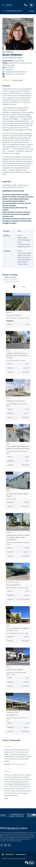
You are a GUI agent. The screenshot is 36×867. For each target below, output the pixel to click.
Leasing (4, 837)
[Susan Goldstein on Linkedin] (4, 76)
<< (11, 286)
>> (19, 286)
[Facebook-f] (1, 845)
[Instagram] (9, 845)
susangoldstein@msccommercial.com (16, 72)
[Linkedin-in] (5, 845)
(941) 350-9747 (9, 69)
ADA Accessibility (21, 854)
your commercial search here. (15, 841)
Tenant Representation (12, 837)
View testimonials (17, 80)
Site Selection (20, 837)
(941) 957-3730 (9, 67)
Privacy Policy (10, 854)
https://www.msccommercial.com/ (15, 74)
